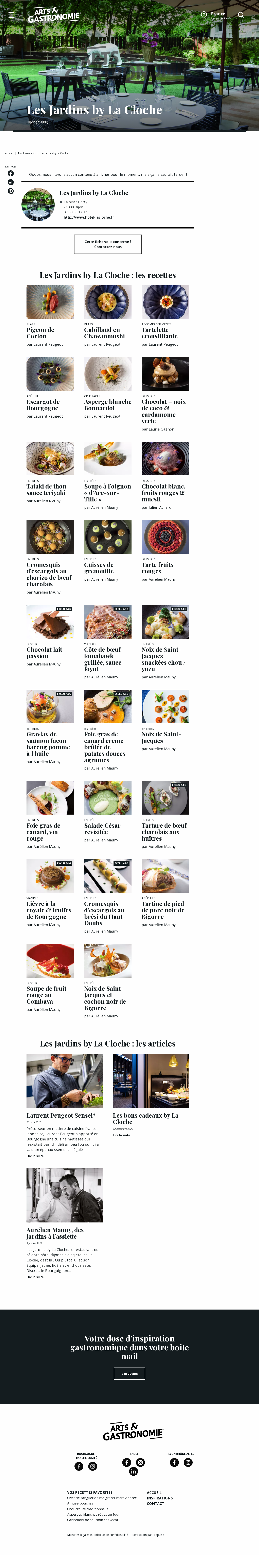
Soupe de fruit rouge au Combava (46, 994)
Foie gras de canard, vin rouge (43, 831)
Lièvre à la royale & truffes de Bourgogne (49, 909)
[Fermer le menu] (11, 15)
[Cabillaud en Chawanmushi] (108, 302)
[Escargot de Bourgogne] (50, 374)
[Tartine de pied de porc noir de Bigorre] (165, 876)
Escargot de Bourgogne (43, 404)
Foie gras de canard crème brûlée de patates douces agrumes (104, 747)
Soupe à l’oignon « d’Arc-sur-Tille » (107, 492)
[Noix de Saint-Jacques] (165, 706)
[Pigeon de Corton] (50, 302)
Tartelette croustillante (160, 332)
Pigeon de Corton (40, 332)
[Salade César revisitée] (108, 798)
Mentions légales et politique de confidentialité (98, 1535)
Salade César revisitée (102, 828)
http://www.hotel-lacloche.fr (89, 217)
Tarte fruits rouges (158, 567)
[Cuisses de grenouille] (108, 537)
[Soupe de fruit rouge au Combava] (50, 961)
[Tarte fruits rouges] (165, 537)
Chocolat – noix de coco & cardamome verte (164, 411)
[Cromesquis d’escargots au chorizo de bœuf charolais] (50, 537)
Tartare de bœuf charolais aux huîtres (164, 831)
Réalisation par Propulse (148, 1535)
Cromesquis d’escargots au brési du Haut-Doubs (104, 913)
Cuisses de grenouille (99, 567)
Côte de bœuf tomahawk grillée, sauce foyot (102, 659)
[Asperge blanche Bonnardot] (108, 374)
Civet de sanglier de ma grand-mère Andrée (102, 1497)
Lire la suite (35, 1156)
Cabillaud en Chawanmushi (104, 332)
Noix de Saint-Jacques (161, 737)
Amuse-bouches (80, 1503)
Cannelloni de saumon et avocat (92, 1519)
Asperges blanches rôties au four (93, 1514)
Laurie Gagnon (161, 429)
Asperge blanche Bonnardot (108, 404)
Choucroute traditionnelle (87, 1509)
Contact (155, 1503)
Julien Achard (160, 507)
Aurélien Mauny (47, 500)
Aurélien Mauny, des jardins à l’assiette (55, 1233)
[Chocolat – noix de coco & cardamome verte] (165, 374)
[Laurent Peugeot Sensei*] (65, 1081)
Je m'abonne (129, 1373)
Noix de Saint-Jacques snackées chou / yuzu (164, 659)
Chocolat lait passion (44, 652)
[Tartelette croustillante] (165, 302)
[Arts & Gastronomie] (54, 15)
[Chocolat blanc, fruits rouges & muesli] (165, 459)
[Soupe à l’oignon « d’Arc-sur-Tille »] (108, 459)
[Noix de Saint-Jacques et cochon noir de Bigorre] (108, 961)
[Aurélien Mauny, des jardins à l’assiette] (65, 1195)
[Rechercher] (241, 15)
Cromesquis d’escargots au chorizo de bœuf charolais (49, 574)
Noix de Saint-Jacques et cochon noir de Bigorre (105, 998)
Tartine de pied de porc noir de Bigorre (163, 909)
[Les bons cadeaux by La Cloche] (151, 1081)
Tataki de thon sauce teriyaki (46, 489)
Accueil (9, 153)
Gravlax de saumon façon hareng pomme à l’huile (48, 743)
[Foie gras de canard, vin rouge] (50, 798)
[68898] (78, 1466)
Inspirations (160, 1498)
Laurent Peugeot (48, 344)
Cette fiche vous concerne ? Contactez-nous (108, 244)
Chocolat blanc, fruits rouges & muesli (163, 492)
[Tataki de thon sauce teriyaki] (50, 459)
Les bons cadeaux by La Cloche (145, 1118)
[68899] (133, 1471)
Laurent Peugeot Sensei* (61, 1115)
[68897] (92, 1466)
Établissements (26, 153)
